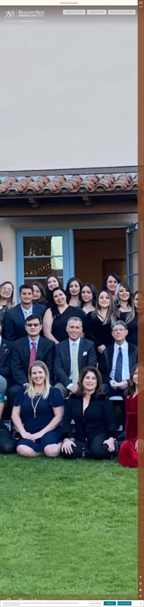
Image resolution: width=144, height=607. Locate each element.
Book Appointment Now (121, 12)
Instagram (141, 584)
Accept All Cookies (124, 603)
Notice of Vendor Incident (69, 3)
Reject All (110, 603)
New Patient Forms (74, 12)
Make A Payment (96, 12)
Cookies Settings (95, 603)
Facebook (141, 578)
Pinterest (141, 597)
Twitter (141, 591)
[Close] (141, 603)
